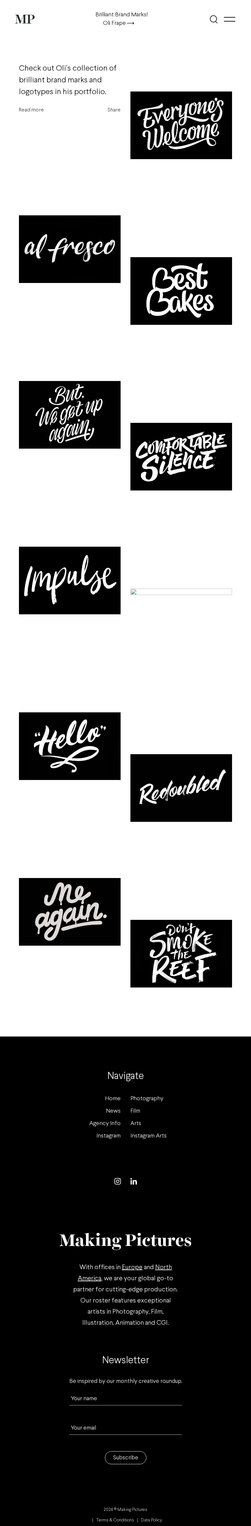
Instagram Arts (148, 1136)
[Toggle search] (214, 19)
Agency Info (105, 1123)
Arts (135, 1123)
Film (135, 1111)
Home (113, 1099)
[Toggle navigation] (229, 19)
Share (114, 110)
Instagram (108, 1136)
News (113, 1111)
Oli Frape (115, 23)
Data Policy (151, 1520)
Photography (146, 1099)
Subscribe (125, 1458)
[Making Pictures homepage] (25, 19)
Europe (132, 1267)
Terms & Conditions (115, 1520)
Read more (31, 110)
